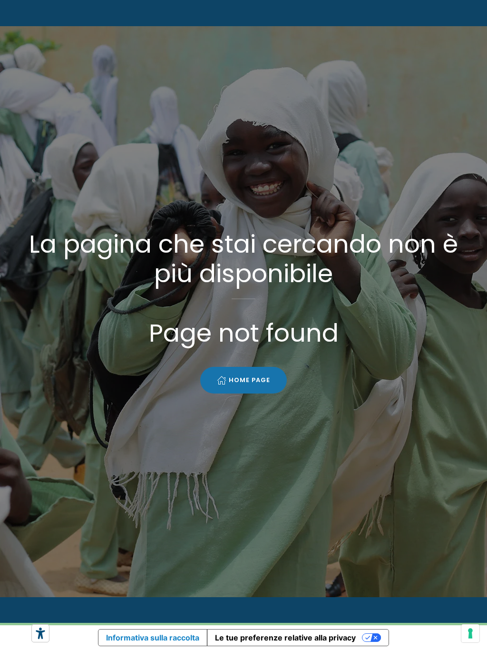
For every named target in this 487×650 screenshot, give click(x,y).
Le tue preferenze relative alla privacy (285, 637)
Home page (249, 379)
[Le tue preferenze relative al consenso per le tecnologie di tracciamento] (470, 633)
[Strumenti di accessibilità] (40, 633)
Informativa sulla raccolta (152, 637)
